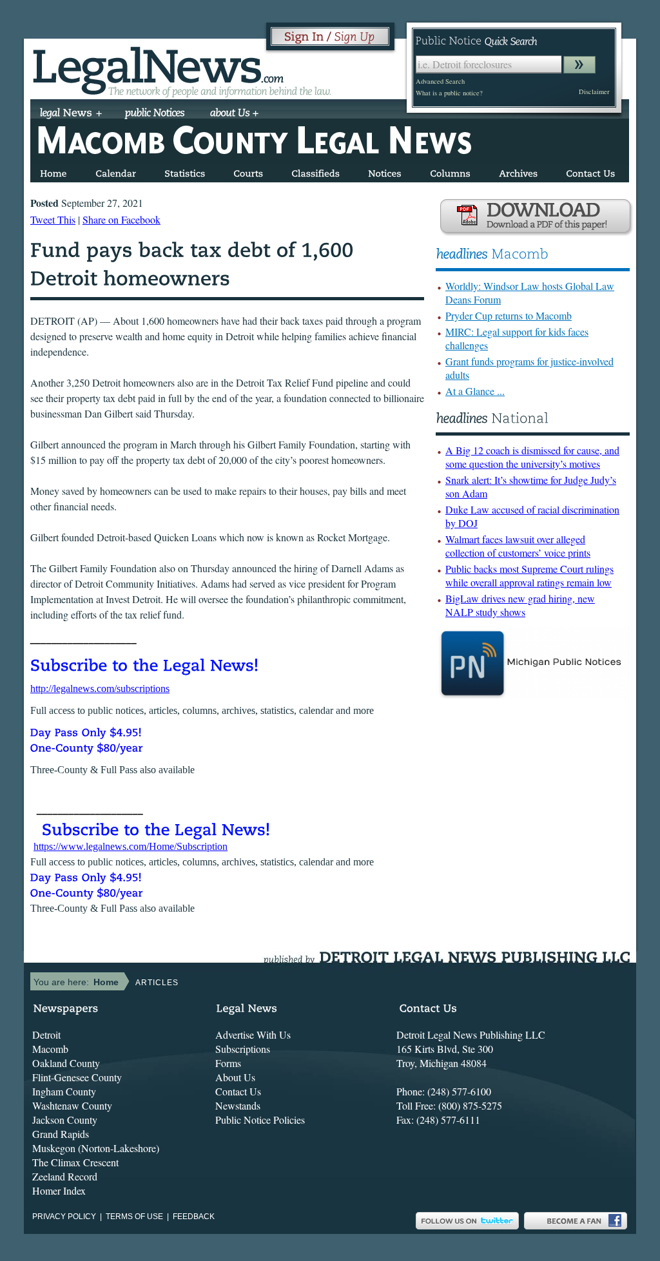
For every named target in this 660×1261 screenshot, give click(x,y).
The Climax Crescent (75, 1162)
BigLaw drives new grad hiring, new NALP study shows (520, 605)
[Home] (53, 171)
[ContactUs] (590, 171)
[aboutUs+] (234, 114)
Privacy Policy (64, 1216)
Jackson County (64, 1119)
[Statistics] (184, 171)
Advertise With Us (253, 1034)
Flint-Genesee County (77, 1077)
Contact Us (238, 1091)
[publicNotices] (155, 114)
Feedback (194, 1216)
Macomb (50, 1048)
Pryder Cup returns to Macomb (508, 315)
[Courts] (248, 171)
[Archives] (518, 171)
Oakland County (66, 1063)
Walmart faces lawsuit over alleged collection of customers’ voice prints (517, 545)
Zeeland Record (64, 1176)
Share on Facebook (121, 219)
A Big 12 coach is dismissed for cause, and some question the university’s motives (532, 456)
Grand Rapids (60, 1134)
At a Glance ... (475, 391)
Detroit (46, 1034)
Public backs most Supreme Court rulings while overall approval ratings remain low (529, 575)
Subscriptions (242, 1048)
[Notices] (385, 171)
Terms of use (134, 1216)
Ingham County (64, 1091)
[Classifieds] (315, 171)
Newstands (237, 1105)
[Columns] (450, 171)
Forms (228, 1063)
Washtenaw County (72, 1105)
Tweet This (52, 219)
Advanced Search (440, 81)
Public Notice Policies (260, 1119)
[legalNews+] (71, 114)
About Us (235, 1077)
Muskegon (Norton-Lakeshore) (95, 1148)
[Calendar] (115, 171)
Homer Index (59, 1190)
